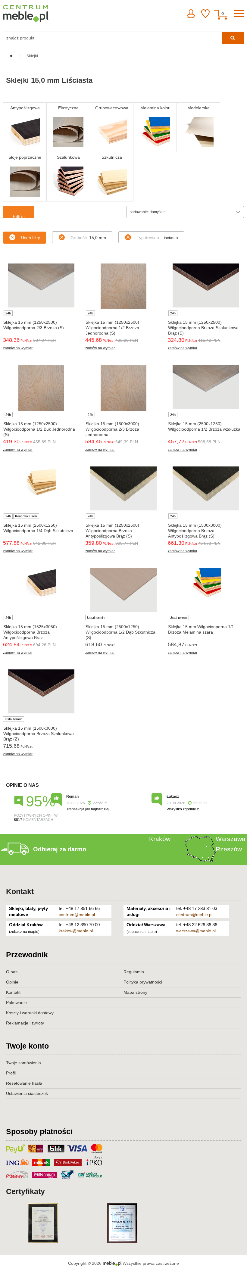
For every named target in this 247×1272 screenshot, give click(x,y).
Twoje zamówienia (23, 1062)
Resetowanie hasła (24, 1083)
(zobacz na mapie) (24, 932)
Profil (11, 1073)
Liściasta (157, 237)
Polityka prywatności (143, 982)
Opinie (12, 982)
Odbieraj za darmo (59, 849)
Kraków (159, 838)
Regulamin (134, 971)
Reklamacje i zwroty (25, 1023)
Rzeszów (229, 849)
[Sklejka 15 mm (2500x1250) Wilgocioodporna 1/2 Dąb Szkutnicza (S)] (123, 590)
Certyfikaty (25, 1191)
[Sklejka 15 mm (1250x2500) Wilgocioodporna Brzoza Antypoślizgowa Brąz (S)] (123, 488)
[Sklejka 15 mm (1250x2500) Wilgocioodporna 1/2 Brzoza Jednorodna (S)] (123, 286)
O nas (11, 971)
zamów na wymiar (18, 348)
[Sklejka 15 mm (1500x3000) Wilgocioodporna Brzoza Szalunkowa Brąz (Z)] (41, 691)
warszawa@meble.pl (196, 930)
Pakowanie (16, 1002)
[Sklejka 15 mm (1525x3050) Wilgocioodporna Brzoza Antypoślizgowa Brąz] (41, 583)
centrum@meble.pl (77, 914)
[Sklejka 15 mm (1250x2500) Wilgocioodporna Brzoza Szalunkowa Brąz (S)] (206, 285)
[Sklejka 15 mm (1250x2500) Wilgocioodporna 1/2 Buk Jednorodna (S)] (41, 388)
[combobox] (185, 212)
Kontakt (20, 891)
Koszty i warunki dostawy (30, 1012)
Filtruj (19, 216)
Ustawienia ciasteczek (27, 1093)
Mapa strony (135, 992)
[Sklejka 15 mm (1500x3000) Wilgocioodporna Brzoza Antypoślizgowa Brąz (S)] (206, 488)
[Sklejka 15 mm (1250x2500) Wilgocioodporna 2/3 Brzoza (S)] (41, 285)
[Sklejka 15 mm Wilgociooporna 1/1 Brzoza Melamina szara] (206, 583)
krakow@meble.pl (76, 930)
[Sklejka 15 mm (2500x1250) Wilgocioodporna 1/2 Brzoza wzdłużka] (206, 387)
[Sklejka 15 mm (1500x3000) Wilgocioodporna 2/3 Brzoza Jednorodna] (123, 388)
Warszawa (230, 838)
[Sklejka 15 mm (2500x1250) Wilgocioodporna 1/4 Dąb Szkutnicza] (41, 481)
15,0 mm (88, 237)
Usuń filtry (30, 237)
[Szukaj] (233, 38)
